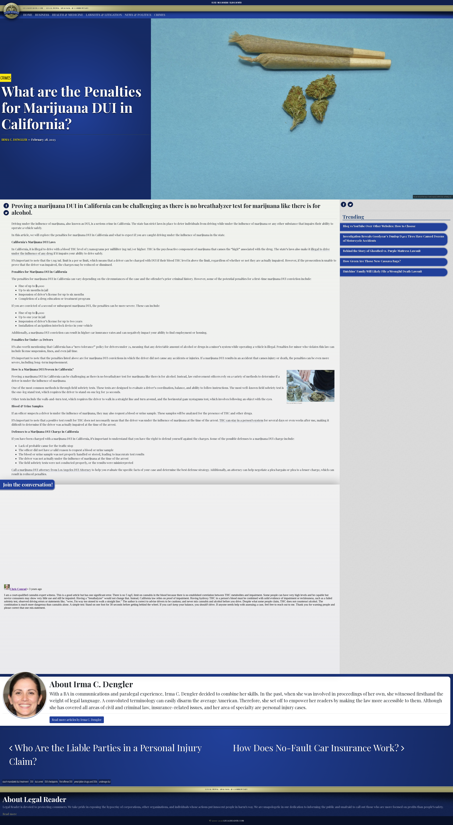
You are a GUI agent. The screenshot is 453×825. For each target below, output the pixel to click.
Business (42, 15)
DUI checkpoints (51, 782)
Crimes (159, 15)
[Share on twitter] (6, 212)
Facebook (222, 2)
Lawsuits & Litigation (104, 15)
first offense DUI (65, 782)
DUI (31, 782)
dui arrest (39, 782)
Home (27, 15)
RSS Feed (214, 2)
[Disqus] (170, 536)
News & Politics (138, 15)
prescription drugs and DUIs (85, 782)
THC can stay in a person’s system (241, 420)
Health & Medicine (67, 15)
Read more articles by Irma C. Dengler (77, 720)
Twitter (236, 2)
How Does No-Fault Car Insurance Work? (317, 748)
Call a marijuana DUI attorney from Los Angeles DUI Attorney (51, 470)
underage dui (104, 782)
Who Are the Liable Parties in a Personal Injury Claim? (105, 754)
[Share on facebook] (6, 205)
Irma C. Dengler (14, 139)
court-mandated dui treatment (15, 782)
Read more (10, 814)
